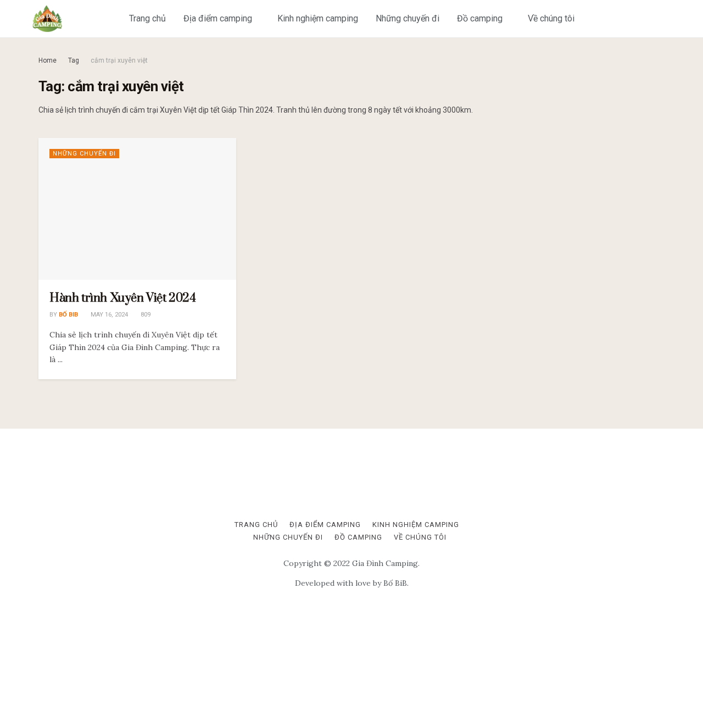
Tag (73, 60)
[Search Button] (688, 18)
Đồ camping (480, 18)
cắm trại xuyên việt (119, 60)
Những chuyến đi (407, 18)
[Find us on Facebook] (647, 18)
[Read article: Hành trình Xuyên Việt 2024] (137, 208)
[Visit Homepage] (47, 18)
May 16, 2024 (108, 314)
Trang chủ (147, 18)
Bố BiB (68, 314)
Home (47, 60)
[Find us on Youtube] (665, 18)
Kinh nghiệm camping (317, 18)
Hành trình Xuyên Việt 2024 (122, 298)
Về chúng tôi (551, 18)
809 (144, 314)
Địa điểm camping (217, 18)
